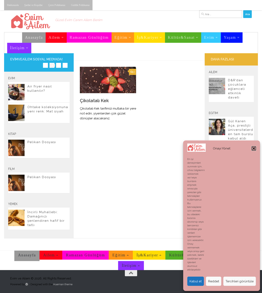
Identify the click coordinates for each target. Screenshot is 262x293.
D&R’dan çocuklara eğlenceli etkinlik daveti (237, 88)
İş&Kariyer (147, 37)
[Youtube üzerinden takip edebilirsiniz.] (52, 65)
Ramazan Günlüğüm (89, 37)
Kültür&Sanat (181, 37)
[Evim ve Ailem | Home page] (30, 21)
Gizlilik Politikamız (80, 5)
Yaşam (230, 37)
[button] (254, 148)
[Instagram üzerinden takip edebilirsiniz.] (45, 65)
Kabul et (196, 281)
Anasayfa (34, 37)
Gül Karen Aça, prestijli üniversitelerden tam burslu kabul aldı (240, 129)
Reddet (213, 281)
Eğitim (121, 37)
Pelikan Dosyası (41, 142)
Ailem (54, 37)
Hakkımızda (13, 5)
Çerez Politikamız (56, 5)
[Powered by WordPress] (26, 284)
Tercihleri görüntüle (240, 281)
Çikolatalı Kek (94, 100)
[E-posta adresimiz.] (65, 65)
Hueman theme (62, 284)
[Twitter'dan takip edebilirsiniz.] (58, 65)
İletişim (17, 48)
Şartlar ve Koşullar (33, 5)
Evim (209, 37)
